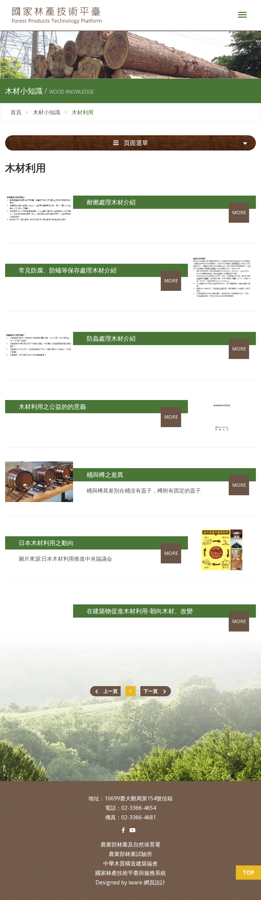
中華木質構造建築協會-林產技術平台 (117, 15)
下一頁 (150, 691)
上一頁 (110, 691)
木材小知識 (46, 112)
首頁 (16, 112)
